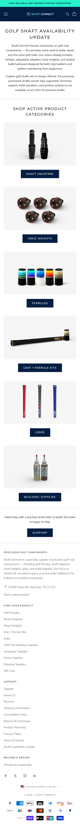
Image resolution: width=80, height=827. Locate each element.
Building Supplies (40, 497)
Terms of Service (14, 740)
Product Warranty (15, 727)
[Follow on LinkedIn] (34, 776)
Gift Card (9, 671)
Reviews (9, 701)
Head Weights (40, 238)
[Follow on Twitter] (15, 776)
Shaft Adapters (40, 174)
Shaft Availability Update (19, 747)
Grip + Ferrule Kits (40, 367)
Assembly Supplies (16, 651)
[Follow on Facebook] (5, 776)
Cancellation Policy (15, 714)
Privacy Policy (12, 734)
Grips (40, 432)
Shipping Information (17, 708)
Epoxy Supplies (13, 658)
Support (40, 532)
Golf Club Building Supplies (21, 645)
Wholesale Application (18, 765)
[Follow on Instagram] (25, 776)
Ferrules (40, 303)
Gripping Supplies (15, 664)
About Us (9, 695)
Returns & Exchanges (17, 721)
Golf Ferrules (12, 613)
